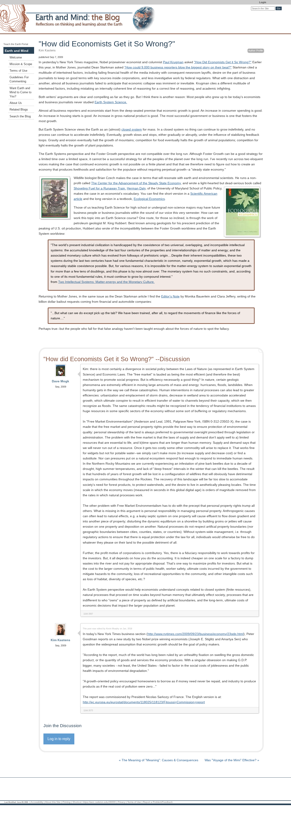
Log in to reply (59, 739)
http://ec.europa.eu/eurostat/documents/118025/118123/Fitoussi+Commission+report (144, 702)
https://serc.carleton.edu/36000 (99, 802)
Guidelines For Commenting (19, 79)
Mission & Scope (21, 64)
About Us (16, 103)
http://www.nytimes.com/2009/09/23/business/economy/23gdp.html (195, 634)
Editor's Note (170, 296)
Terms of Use (18, 70)
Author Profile (255, 50)
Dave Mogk (60, 381)
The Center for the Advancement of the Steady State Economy (136, 183)
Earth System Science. (111, 102)
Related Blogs (19, 109)
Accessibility (37, 802)
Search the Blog (20, 116)
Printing (66, 802)
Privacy (121, 802)
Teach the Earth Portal (15, 44)
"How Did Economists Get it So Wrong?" (222, 62)
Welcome (16, 57)
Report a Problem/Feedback (158, 802)
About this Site (52, 802)
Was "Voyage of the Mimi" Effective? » (232, 760)
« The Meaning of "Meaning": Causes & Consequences (159, 760)
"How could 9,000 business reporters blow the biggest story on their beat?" (178, 67)
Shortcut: (77, 802)
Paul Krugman (173, 62)
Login (262, 2)
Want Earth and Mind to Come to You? (20, 92)
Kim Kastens (60, 640)
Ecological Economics (149, 199)
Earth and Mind (16, 51)
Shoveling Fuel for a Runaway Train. (100, 188)
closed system (131, 129)
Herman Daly (136, 188)
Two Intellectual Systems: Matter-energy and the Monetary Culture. (106, 282)
